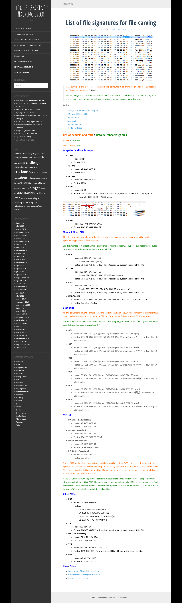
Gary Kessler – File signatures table (84, 574)
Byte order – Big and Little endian (83, 571)
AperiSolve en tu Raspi (25, 140)
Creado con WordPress (99, 598)
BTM (18, 364)
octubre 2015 (21, 323)
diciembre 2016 (22, 302)
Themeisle (125, 598)
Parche (35, 193)
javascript (36, 183)
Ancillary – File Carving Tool (26, 40)
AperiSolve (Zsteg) (23, 137)
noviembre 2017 (22, 286)
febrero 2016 (21, 314)
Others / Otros (75, 124)
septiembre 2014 (23, 344)
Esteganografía (22, 391)
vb (36, 203)
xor (36, 206)
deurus (25, 177)
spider (30, 198)
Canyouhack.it (21, 367)
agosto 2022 (21, 265)
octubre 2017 (21, 290)
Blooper (17, 157)
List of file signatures (78, 578)
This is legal (21, 419)
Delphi (17, 178)
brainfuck (39, 158)
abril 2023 (20, 256)
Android (21, 154)
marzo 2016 (21, 311)
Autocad (72, 121)
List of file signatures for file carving (111, 22)
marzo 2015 (21, 332)
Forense (19, 394)
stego (36, 198)
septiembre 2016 (23, 305)
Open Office (73, 117)
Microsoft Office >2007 (78, 114)
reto (17, 198)
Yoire (40, 206)
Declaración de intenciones (26, 51)
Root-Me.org (21, 413)
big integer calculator (37, 154)
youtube (17, 209)
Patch (42, 193)
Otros (18, 407)
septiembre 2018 (23, 277)
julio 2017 (20, 293)
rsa (22, 198)
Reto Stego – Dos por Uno (26, 133)
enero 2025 (20, 238)
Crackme (19, 382)
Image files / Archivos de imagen (83, 110)
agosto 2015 (21, 326)
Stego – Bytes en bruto (25, 131)
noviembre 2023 (22, 250)
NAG (16, 193)
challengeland (19, 167)
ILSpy (30, 183)
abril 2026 (20, 226)
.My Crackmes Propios (23, 29)
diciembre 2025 (22, 232)
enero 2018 (20, 284)
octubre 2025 (21, 235)
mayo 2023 (20, 253)
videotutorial (19, 206)
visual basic (30, 206)
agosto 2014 (21, 347)
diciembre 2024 (22, 241)
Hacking (19, 397)
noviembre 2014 (22, 338)
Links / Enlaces (75, 127)
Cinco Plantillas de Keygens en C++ (30, 100)
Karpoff (19, 401)
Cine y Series (21, 376)
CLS (17, 379)
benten (26, 154)
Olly (20, 193)
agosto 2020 (21, 268)
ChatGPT (19, 373)
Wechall (19, 422)
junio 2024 (20, 247)
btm (44, 157)
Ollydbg (27, 193)
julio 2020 (20, 271)
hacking (24, 182)
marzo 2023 (21, 259)
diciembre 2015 (22, 317)
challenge (33, 162)
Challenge (20, 370)
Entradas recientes (23, 62)
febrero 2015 (21, 335)
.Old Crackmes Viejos (23, 34)
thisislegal (19, 202)
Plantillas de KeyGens (23, 67)
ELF (32, 178)
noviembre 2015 (22, 320)
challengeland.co (31, 167)
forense (17, 183)
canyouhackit (20, 163)
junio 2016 (20, 308)
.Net (16, 153)
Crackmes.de (36, 172)
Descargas (19, 56)
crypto (45, 172)
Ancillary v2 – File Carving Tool (28, 45)
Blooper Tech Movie (29, 158)
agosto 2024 (21, 244)
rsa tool (25, 198)
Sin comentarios (125, 29)
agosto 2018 (21, 280)
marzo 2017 (21, 299)
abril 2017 (20, 296)
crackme (21, 171)
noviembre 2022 (22, 262)
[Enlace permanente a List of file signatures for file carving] (111, 57)
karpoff (43, 183)
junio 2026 (20, 223)
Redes (19, 410)
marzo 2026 (21, 229)
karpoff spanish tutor (21, 188)
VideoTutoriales (21, 73)
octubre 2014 (21, 341)
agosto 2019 (21, 274)
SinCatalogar (21, 416)
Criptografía (21, 388)
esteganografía (40, 178)
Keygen (35, 187)
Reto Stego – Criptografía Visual (29, 121)
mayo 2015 (20, 329)
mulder (43, 188)
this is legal (30, 202)
